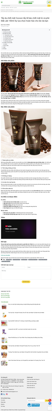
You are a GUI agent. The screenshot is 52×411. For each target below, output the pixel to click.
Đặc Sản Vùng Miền (5, 297)
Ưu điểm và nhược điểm (7, 42)
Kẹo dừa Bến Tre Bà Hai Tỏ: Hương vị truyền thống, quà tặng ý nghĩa (23, 321)
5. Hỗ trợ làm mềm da (8, 41)
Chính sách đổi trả (31, 385)
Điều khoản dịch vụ (31, 387)
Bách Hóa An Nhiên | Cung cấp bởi (16, 409)
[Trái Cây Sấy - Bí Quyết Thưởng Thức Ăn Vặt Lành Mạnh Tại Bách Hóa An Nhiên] (4, 315)
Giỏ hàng (3, 406)
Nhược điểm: (6, 45)
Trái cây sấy (3, 7)
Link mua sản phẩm (5, 255)
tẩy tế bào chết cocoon (43, 259)
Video (4, 47)
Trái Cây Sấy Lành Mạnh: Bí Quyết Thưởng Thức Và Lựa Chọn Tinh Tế (24, 345)
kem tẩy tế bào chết (16, 259)
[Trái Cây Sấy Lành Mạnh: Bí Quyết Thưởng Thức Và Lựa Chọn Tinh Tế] (4, 347)
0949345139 (11, 389)
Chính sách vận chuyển (32, 383)
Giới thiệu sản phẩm (7, 32)
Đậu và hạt (12, 7)
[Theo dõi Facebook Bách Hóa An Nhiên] (1, 394)
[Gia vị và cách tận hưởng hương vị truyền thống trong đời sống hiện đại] (4, 307)
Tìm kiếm (3, 400)
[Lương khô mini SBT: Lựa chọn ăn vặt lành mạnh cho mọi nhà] (4, 332)
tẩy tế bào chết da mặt (6, 261)
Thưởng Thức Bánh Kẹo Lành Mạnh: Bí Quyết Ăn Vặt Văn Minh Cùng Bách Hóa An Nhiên (28, 352)
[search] (49, 6)
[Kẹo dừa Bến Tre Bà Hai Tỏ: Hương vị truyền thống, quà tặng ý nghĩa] (4, 323)
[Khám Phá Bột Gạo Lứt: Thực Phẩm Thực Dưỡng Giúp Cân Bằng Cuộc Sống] (4, 340)
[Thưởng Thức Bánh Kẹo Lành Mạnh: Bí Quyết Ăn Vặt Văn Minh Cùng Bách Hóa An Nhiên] (4, 354)
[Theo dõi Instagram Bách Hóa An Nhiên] (7, 394)
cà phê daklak (9, 259)
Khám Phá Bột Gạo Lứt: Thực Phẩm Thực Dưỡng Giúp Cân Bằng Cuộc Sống (25, 337)
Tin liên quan (4, 302)
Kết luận (4, 48)
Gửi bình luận (26, 281)
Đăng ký (2, 404)
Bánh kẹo (7, 7)
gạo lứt (15, 7)
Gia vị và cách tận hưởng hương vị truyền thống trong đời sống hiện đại (24, 304)
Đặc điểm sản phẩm (7, 33)
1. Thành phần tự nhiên (8, 35)
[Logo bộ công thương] (33, 405)
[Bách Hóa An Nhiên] (26, 2)
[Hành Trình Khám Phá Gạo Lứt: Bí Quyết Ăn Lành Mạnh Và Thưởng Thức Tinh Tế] (4, 363)
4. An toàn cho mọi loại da (8, 39)
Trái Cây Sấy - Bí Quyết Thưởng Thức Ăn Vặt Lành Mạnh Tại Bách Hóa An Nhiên (26, 312)
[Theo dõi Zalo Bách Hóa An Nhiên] (4, 394)
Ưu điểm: (5, 44)
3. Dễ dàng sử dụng (7, 38)
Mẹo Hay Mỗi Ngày (5, 295)
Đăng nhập (3, 402)
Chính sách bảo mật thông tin (33, 379)
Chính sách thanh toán (31, 381)
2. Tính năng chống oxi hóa (8, 36)
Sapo (24, 409)
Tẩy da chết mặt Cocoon (33, 259)
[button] (1, 2)
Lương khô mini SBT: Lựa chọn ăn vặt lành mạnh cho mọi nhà (22, 329)
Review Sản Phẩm (5, 293)
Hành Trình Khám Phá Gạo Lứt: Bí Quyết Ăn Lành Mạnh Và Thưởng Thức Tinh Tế (26, 360)
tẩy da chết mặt (24, 259)
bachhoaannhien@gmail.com (11, 391)
